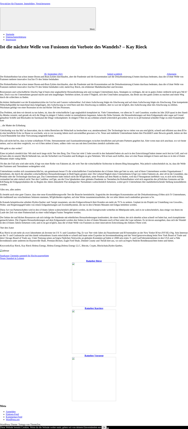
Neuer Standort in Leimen (12, 258)
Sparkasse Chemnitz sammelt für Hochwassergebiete (24, 255)
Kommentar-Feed (14, 417)
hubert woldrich (114, 74)
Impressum (11, 39)
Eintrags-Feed (12, 414)
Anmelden (11, 411)
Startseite (10, 34)
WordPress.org (13, 419)
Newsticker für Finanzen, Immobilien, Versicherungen (25, 3)
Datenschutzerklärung (16, 37)
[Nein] (108, 428)
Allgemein (171, 74)
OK (104, 427)
